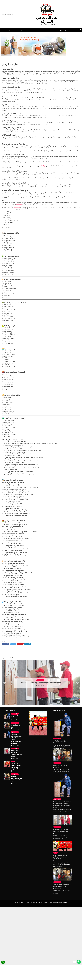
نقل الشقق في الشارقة (15, 720)
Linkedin (28, 643)
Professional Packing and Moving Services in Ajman (16, 757)
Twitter (13, 643)
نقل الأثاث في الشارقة (47, 19)
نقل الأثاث (40, 680)
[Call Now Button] (3, 962)
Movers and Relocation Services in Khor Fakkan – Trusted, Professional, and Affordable (62, 807)
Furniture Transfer (33, 30)
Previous (4, 684)
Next (77, 684)
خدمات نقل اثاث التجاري (64, 30)
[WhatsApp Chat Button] (79, 962)
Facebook (5, 643)
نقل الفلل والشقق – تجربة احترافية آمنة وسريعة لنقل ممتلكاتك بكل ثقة (41, 683)
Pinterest (20, 643)
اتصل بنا (42, 30)
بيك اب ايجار (23, 30)
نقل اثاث (15, 30)
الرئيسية (9, 30)
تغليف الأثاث (19, 204)
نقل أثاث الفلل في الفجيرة (60, 769)
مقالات (55, 30)
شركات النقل (43, 166)
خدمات (48, 30)
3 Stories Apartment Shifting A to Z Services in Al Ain (16, 782)
